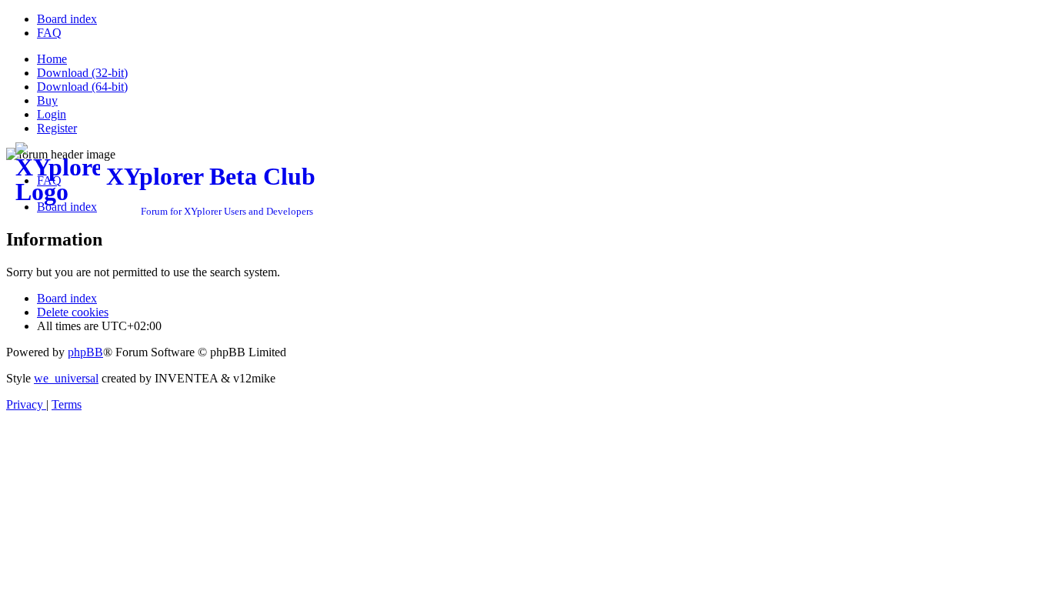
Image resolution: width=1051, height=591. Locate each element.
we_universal (66, 378)
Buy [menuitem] (47, 100)
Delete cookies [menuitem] (72, 312)
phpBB (85, 352)
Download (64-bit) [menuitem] (82, 86)
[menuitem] (67, 18)
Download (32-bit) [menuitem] (82, 72)
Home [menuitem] (52, 58)
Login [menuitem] (51, 114)
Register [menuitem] (57, 128)
